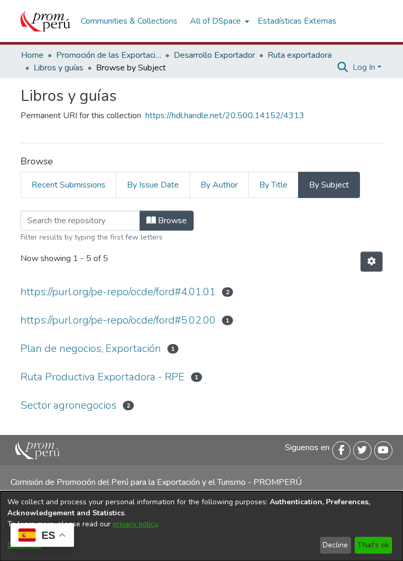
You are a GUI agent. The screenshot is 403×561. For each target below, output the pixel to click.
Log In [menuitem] (364, 67)
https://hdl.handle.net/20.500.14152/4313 (224, 115)
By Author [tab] (219, 185)
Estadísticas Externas (297, 21)
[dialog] (201, 526)
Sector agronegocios (68, 405)
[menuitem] (218, 21)
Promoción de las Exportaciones (108, 55)
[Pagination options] (371, 262)
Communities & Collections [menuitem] (129, 21)
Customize (24, 545)
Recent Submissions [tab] (68, 185)
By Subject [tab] (329, 185)
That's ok (373, 545)
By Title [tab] (273, 185)
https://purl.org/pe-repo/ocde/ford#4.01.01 (118, 292)
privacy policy (135, 524)
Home (32, 55)
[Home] (45, 21)
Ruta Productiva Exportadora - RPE (102, 377)
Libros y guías (58, 68)
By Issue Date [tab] (153, 185)
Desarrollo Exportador (214, 55)
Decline (335, 545)
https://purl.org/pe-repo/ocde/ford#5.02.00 (118, 320)
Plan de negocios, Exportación (90, 348)
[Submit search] (342, 67)
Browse (171, 220)
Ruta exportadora (300, 55)
